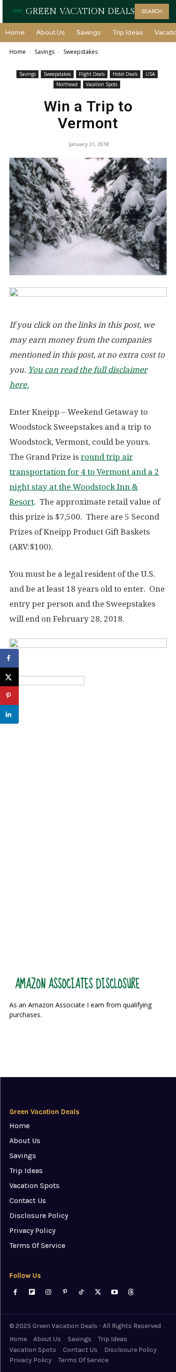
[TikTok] (81, 1292)
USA (150, 74)
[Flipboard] (32, 1292)
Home (17, 52)
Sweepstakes (80, 52)
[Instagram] (48, 1292)
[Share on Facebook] (9, 658)
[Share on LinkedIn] (9, 714)
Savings (44, 52)
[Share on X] (9, 677)
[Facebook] (15, 1292)
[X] (98, 1292)
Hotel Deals (125, 74)
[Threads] (131, 1292)
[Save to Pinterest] (9, 695)
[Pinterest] (65, 1292)
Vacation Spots (101, 84)
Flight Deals (92, 74)
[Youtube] (114, 1292)
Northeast (67, 84)
